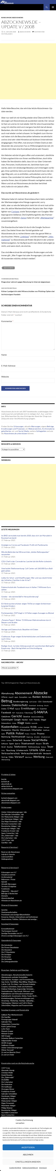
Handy (37, 719)
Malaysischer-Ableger (9, 1101)
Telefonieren (20, 746)
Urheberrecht (22, 750)
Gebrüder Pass (6, 1022)
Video (10, 757)
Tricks (3, 750)
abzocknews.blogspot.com (10, 803)
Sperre (17, 744)
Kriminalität (24, 727)
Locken (40, 727)
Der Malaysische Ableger (10, 817)
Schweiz (9, 740)
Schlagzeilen (41, 431)
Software (4, 744)
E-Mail (11, 708)
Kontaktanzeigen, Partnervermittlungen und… (18, 998)
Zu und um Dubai (7, 1054)
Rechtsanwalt (18, 736)
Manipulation (6, 730)
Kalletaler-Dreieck (7, 1098)
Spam (11, 743)
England (17, 709)
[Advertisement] (28, 71)
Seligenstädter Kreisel (9, 1040)
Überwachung (5, 759)
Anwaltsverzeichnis (8, 875)
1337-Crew (5, 840)
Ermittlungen (28, 708)
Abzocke (40, 692)
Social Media (39, 740)
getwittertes (6, 431)
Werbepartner (47, 217)
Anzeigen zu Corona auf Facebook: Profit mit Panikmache (24, 545)
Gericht (16, 716)
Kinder (14, 723)
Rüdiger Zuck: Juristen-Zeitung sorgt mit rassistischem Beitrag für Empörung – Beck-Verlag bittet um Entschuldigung (28, 647)
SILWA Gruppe (6, 1043)
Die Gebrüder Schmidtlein (10, 814)
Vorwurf (19, 756)
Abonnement (23, 693)
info (25, 812)
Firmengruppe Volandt (9, 1019)
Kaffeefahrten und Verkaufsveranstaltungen (17, 993)
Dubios (4, 709)
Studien (10, 747)
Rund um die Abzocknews (12, 18)
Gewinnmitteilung (37, 717)
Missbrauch (25, 730)
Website (5, 376)
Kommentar (7, 321)
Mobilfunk (46, 730)
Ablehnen (28, 1154)
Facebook (6, 712)
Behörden (46, 697)
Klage (20, 722)
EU (38, 709)
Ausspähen (23, 697)
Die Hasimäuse (6, 1084)
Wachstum (28, 757)
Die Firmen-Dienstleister (10, 947)
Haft (31, 720)
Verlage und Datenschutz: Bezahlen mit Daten (19, 629)
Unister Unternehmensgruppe (12, 1047)
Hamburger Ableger (8, 828)
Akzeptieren (28, 1147)
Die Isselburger (6, 1087)
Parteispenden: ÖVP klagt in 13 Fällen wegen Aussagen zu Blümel (27, 613)
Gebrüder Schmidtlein (9, 1094)
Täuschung (10, 750)
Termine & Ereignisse (8, 886)
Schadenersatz (45, 737)
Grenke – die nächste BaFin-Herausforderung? (20, 596)
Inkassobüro (6, 723)
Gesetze (26, 716)
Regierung (29, 737)
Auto (29, 697)
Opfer (3, 734)
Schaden (37, 737)
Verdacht (47, 753)
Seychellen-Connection (9, 1112)
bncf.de (3, 779)
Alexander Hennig (7, 1070)
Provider (33, 734)
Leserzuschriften (7, 857)
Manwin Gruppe (7, 1031)
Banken (36, 696)
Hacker (25, 719)
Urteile (33, 750)
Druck (46, 705)
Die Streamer (6, 957)
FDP (13, 713)
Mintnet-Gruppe (7, 1033)
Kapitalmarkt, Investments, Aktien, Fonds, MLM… (19, 996)
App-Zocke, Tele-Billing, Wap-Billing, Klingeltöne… (19, 982)
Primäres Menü (53, 7)
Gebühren (5, 716)
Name (4, 354)
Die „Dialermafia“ (7, 835)
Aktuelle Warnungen (8, 884)
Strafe (46, 743)
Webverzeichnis (34, 429)
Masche (15, 730)
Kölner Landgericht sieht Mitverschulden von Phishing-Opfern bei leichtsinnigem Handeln (28, 291)
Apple (16, 697)
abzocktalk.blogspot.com (10, 800)
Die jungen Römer (7, 1089)
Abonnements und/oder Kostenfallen (14, 977)
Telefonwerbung (34, 747)
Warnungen (36, 426)
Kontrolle (34, 723)
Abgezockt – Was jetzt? (9, 891)
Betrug (6, 701)
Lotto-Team (5, 1029)
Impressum (43, 1168)
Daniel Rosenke (6, 1075)
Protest (27, 734)
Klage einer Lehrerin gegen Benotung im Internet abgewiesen (25, 280)
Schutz (3, 740)
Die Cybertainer (7, 838)
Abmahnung (7, 693)
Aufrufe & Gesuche (8, 854)
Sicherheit (17, 740)
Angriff (11, 697)
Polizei (20, 733)
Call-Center (33, 702)
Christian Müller (7, 1072)
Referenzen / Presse (8, 879)
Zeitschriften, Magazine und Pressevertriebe (17, 1005)
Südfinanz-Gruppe (7, 1045)
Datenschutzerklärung (30, 1168)
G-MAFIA (41, 712)
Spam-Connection (7, 833)
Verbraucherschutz (10, 753)
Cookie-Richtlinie (15, 1168)
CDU (40, 702)
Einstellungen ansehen (28, 1162)
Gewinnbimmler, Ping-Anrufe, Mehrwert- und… (18, 991)
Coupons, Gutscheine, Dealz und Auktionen (16, 986)
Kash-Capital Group (8, 1026)
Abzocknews (25, 32)
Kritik (33, 726)
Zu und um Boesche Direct (10, 1052)
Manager (46, 727)
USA (42, 750)
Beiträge (50, 426)
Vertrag (4, 757)
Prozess (40, 733)
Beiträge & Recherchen (9, 893)
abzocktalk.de (6, 784)
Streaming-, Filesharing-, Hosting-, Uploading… (18, 1001)
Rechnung (5, 736)
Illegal (43, 720)
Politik (10, 733)
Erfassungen (19, 426)
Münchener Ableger (8, 1105)
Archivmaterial (48, 429)
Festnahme (19, 713)
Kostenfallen (9, 727)
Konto (27, 723)
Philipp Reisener (7, 1108)
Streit (3, 747)
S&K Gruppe (5, 1036)
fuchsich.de (5, 781)
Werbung (39, 756)
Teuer (50, 746)
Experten (43, 709)
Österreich (49, 757)
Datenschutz (20, 705)
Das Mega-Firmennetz (9, 821)
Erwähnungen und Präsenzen (13, 429)
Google (17, 719)
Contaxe (15, 211)
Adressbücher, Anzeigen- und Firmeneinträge (17, 979)
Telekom (43, 747)
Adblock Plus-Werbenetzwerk (12, 1015)
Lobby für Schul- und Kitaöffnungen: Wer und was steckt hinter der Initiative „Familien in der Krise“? (26, 579)
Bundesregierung (20, 701)
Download (32, 705)
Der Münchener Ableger (10, 819)
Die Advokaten (6, 945)
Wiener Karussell (7, 1050)
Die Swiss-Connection (9, 824)
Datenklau (6, 705)
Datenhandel (47, 702)
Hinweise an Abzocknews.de (11, 900)
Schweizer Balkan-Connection (12, 1038)
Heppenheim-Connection (10, 1024)
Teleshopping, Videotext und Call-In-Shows (16, 1003)
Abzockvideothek (7, 898)
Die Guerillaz (6, 1017)
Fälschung (28, 713)
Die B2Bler (5, 1080)
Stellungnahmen (7, 859)
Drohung (40, 705)
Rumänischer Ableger (9, 826)
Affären (4, 697)
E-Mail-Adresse (8, 365)
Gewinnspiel (7, 719)
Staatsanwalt (28, 743)
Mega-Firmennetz (7, 1103)
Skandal (26, 740)
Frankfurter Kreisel (8, 831)
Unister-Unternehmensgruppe (12, 812)
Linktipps (25, 236)
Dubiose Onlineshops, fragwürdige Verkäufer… (18, 989)
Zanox (23, 217)
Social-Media (23, 431)
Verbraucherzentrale (31, 753)
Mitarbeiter (37, 730)
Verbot (48, 750)
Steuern (39, 744)
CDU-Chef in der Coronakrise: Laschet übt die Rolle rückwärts (26, 561)
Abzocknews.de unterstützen (15, 433)
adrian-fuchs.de (6, 786)
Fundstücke (5, 889)
